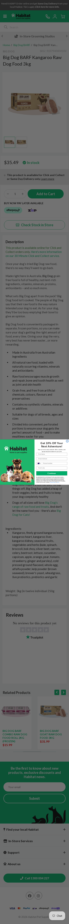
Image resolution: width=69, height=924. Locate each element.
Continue (52, 473)
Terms (58, 482)
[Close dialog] (67, 441)
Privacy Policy (53, 482)
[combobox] (39, 463)
